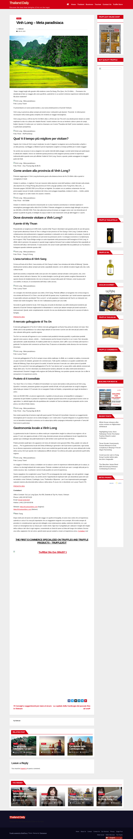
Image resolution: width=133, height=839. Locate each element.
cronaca (72, 794)
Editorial (20, 29)
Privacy (112, 831)
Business (89, 4)
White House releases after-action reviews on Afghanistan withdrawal (109, 424)
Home (73, 4)
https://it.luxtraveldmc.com (29, 507)
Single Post (119, 831)
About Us (83, 831)
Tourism (98, 4)
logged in (23, 768)
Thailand (80, 4)
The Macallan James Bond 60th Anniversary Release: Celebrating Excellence (108, 467)
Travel (19, 18)
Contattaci (81, 531)
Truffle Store (118, 4)
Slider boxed (100, 835)
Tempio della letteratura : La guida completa (23, 748)
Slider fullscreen (110, 835)
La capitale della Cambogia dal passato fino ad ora (79, 748)
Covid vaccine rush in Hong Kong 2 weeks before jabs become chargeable (109, 457)
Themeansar (43, 833)
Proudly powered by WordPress (19, 833)
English (112, 838)
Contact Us (107, 4)
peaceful (44, 794)
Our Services (105, 831)
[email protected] (24, 500)
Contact (90, 831)
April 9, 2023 (19, 800)
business (101, 794)
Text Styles (119, 835)
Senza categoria (18, 791)
